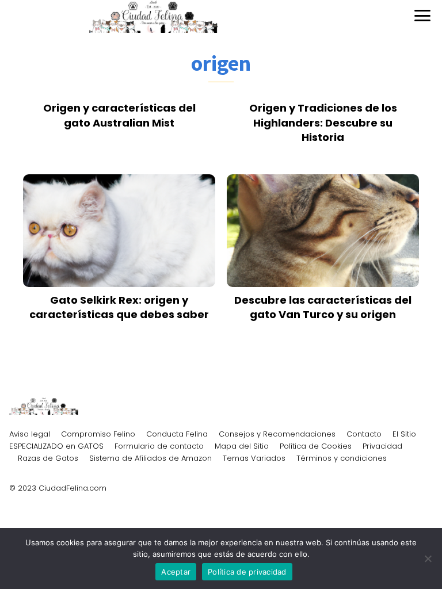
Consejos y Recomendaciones (277, 434)
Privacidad (382, 446)
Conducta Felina (177, 434)
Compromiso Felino (98, 434)
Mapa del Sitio (242, 446)
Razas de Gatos (48, 458)
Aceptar (175, 571)
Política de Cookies (316, 446)
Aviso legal (29, 434)
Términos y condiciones (341, 458)
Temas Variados (254, 458)
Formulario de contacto (159, 446)
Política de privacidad (247, 571)
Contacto (364, 434)
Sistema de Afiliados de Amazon (150, 458)
